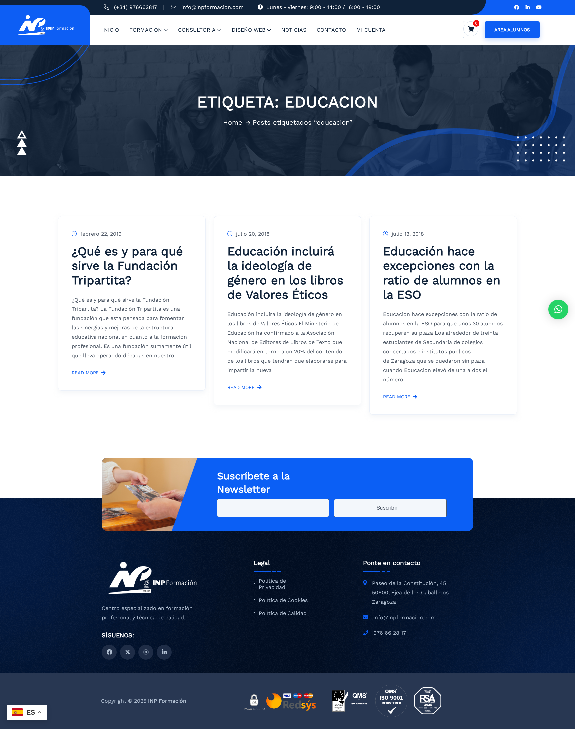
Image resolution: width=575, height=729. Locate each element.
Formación (145, 30)
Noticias (293, 30)
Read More (85, 372)
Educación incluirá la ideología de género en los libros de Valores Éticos (285, 273)
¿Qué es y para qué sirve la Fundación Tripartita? (127, 265)
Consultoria (197, 30)
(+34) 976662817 (135, 7)
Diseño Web (248, 30)
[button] (558, 309)
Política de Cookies (283, 600)
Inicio (110, 30)
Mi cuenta (371, 30)
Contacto (331, 30)
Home (232, 122)
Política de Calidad (283, 613)
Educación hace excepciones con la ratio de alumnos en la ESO (441, 273)
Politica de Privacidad (272, 584)
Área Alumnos (512, 29)
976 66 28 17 (389, 633)
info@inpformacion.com (212, 7)
